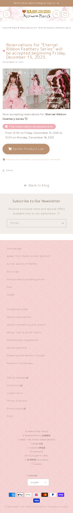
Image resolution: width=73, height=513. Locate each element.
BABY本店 (37, 443)
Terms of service (17, 400)
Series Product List (28, 149)
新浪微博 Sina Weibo (38, 459)
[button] (7, 14)
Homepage (14, 248)
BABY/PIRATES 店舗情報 (38, 435)
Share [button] (9, 170)
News (14, 27)
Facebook (37, 451)
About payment (17, 347)
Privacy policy (15, 408)
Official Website (16, 377)
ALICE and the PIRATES (22, 263)
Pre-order (13, 271)
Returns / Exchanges (20, 363)
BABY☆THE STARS (37, 431)
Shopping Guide (17, 309)
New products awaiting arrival (25, 279)
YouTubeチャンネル (38, 455)
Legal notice (15, 393)
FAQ (9, 416)
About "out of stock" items (24, 332)
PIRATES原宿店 (37, 448)
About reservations (19, 317)
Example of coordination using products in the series (32, 159)
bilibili (37, 464)
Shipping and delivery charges (26, 355)
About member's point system (26, 324)
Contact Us (14, 385)
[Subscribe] (62, 223)
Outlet (11, 294)
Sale (9, 287)
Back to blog (39, 185)
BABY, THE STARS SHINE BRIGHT (28, 256)
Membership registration (23, 340)
